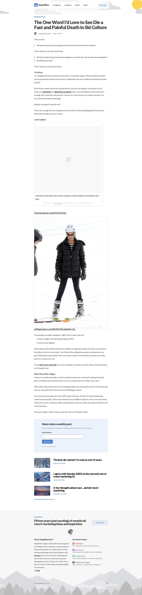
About (85, 5)
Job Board (67, 5)
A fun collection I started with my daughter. (87, 563)
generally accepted (63, 92)
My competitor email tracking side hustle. (86, 545)
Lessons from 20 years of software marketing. (87, 557)
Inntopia (37, 555)
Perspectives (39, 17)
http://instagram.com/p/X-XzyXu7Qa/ (50, 213)
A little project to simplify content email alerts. (87, 551)
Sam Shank (58, 203)
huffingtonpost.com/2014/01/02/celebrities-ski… (55, 329)
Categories (57, 5)
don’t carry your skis (48, 365)
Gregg (37, 570)
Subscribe (103, 5)
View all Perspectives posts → (45, 499)
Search (77, 5)
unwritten (47, 92)
